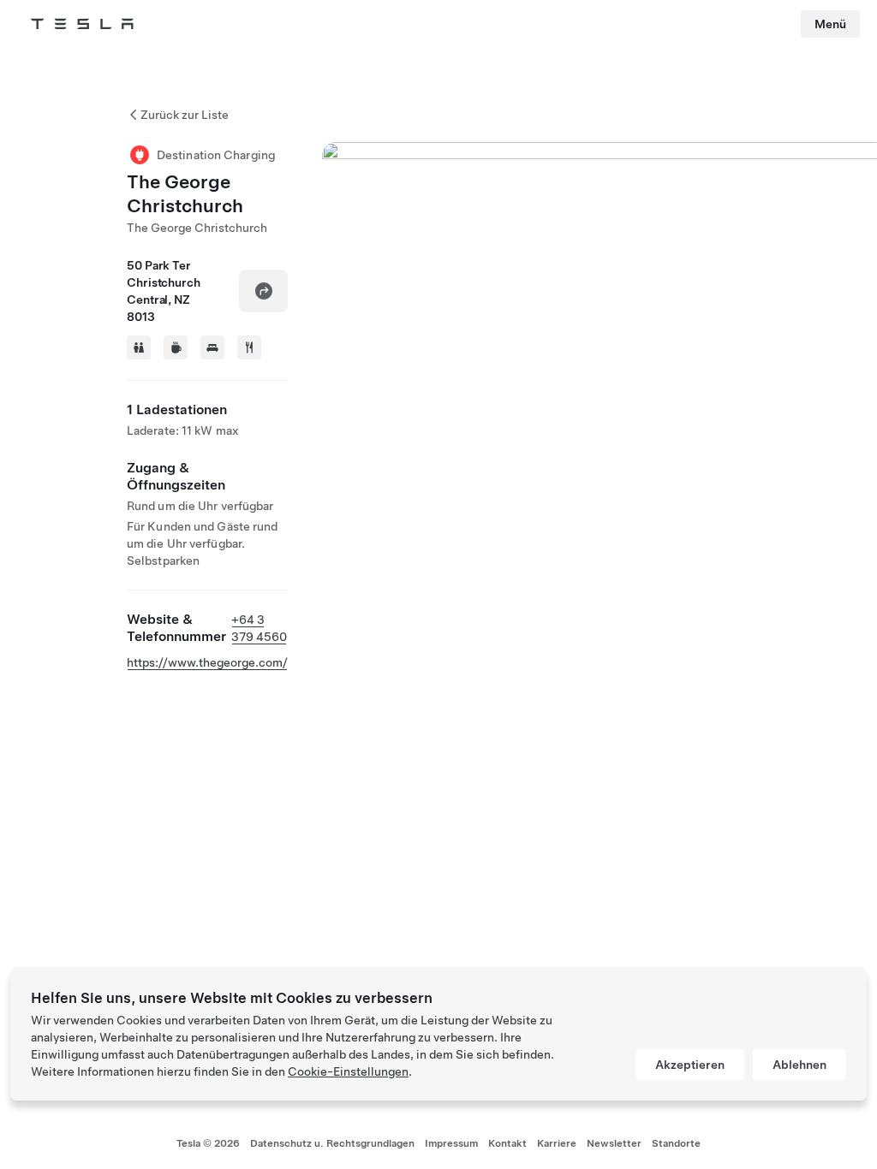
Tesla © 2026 (208, 1143)
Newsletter (614, 1143)
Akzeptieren (690, 1064)
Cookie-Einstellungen (348, 1071)
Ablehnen (799, 1064)
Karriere (556, 1143)
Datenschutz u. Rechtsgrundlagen (332, 1143)
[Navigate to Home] (82, 24)
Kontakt (507, 1143)
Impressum (451, 1143)
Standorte (676, 1143)
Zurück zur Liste (184, 115)
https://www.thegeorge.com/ (207, 662)
